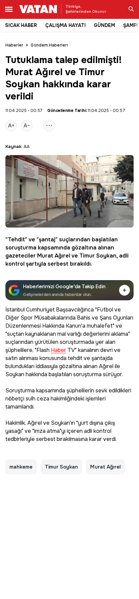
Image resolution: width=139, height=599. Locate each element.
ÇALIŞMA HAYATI (65, 25)
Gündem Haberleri (49, 45)
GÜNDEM (104, 25)
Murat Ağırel (53, 255)
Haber (58, 350)
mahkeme (21, 466)
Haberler (14, 45)
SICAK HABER (21, 25)
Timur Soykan (97, 255)
